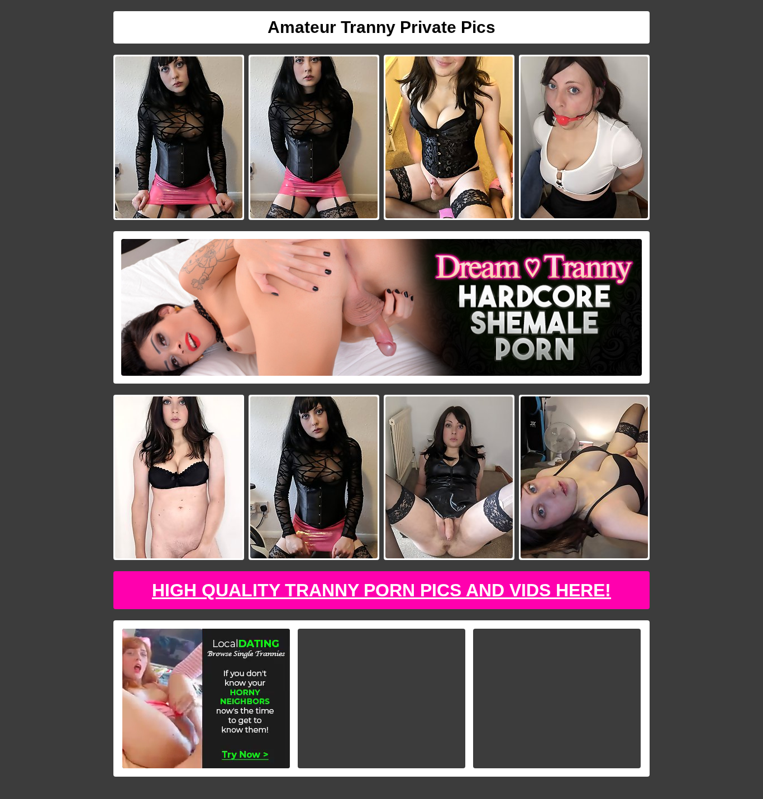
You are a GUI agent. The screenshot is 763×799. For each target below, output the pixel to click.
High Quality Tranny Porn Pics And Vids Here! (381, 590)
